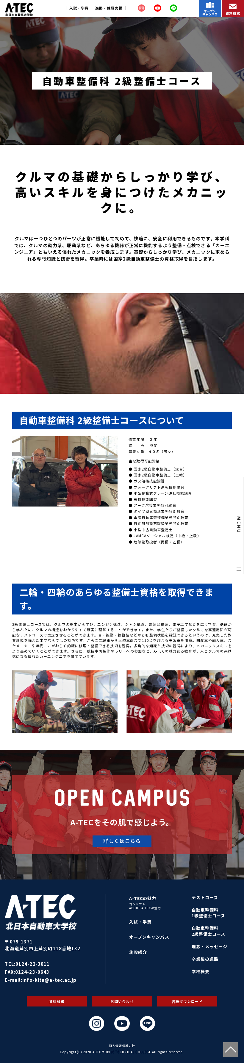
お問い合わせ (122, 1001)
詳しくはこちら (122, 840)
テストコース (205, 897)
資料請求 (57, 1001)
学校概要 (200, 971)
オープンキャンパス (149, 937)
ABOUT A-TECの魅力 (145, 908)
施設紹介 (138, 952)
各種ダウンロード (187, 1001)
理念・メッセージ (210, 946)
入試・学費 (79, 7)
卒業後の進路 (205, 959)
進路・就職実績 (109, 7)
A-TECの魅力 (143, 898)
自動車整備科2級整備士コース (209, 931)
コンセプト (137, 904)
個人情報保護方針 (122, 1045)
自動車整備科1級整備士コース (209, 912)
